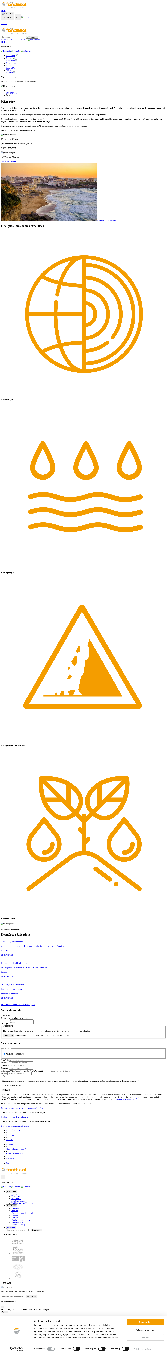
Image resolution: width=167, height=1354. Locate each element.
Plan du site (16, 1198)
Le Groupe (10, 55)
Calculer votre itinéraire (107, 220)
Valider (5, 1090)
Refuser (145, 1337)
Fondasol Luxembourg (20, 1220)
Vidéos (14, 1194)
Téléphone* (22, 1071)
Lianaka (14, 1215)
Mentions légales (18, 1201)
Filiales (9, 58)
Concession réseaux (14, 1154)
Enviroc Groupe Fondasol (22, 1213)
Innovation (10, 65)
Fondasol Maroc (18, 1222)
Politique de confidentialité (22, 1203)
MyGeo (14, 1218)
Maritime (10, 1158)
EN (5, 11)
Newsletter (11, 1227)
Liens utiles (11, 1191)
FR (2, 11)
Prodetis (14, 1211)
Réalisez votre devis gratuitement (14, 1117)
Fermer (4, 1312)
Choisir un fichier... (43, 1035)
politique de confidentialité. (126, 1099)
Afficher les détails (142, 1349)
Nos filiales (11, 1206)
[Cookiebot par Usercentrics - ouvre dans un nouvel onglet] (16, 1349)
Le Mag (9, 73)
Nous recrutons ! (20, 40)
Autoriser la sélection (145, 1330)
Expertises (10, 61)
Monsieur (20, 1054)
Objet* (4, 1016)
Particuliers (10, 1163)
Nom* (3, 1060)
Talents (9, 70)
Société (4, 1065)
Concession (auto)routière (16, 1149)
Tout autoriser (145, 1322)
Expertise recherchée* (10, 1018)
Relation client (7, 40)
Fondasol (15, 1208)
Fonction (4, 1068)
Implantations (11, 63)
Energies (9, 1144)
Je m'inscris (36, 1230)
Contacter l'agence (8, 161)
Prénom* (4, 1063)
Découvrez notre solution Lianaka (15, 1126)
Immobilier (10, 1135)
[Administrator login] (3, 1177)
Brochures (15, 1196)
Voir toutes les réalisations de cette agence (18, 1004)
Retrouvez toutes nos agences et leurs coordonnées (22, 1108)
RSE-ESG (10, 68)
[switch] (76, 1349)
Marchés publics (13, 1130)
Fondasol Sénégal (18, 1225)
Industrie (9, 1140)
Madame (9, 1054)
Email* (4, 1073)
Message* (5, 1023)
